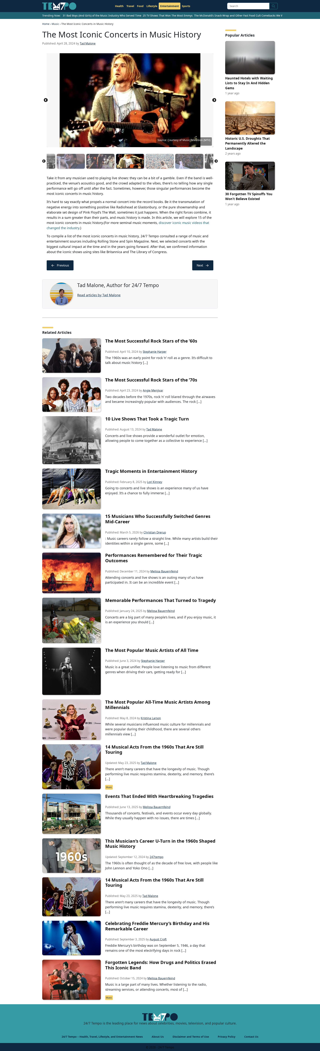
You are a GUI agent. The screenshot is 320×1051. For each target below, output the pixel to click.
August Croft (158, 939)
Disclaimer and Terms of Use (191, 1036)
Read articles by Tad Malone (99, 295)
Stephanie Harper (154, 352)
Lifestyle (151, 6)
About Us (158, 1036)
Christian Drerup (155, 532)
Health (119, 6)
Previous (45, 100)
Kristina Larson (151, 718)
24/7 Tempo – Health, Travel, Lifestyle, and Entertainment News (102, 1036)
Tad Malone (88, 43)
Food (140, 6)
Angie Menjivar (153, 390)
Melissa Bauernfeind (164, 571)
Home (45, 24)
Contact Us (251, 1036)
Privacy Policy (226, 1036)
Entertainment (169, 6)
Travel (130, 6)
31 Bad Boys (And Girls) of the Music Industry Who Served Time (102, 15)
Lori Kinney (154, 482)
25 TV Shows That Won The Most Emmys (168, 15)
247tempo (156, 857)
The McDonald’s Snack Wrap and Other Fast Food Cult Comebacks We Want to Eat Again (248, 15)
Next (214, 100)
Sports (186, 6)
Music (55, 24)
